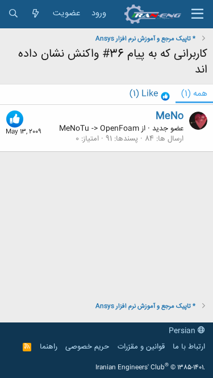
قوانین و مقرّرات (141, 347)
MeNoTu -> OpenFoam (99, 128)
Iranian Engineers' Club (150, 368)
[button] (197, 14)
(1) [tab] (194, 94)
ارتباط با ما (189, 347)
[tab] (150, 94)
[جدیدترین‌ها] (35, 14)
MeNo (169, 116)
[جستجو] (13, 14)
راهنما (48, 347)
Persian (183, 331)
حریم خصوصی (87, 347)
